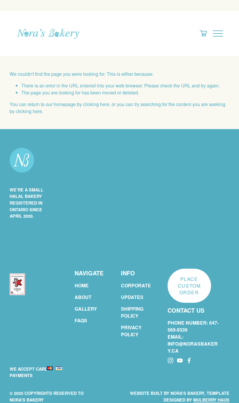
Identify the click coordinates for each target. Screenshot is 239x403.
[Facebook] (189, 360)
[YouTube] (180, 360)
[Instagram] (170, 360)
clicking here (96, 104)
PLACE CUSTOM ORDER (189, 286)
